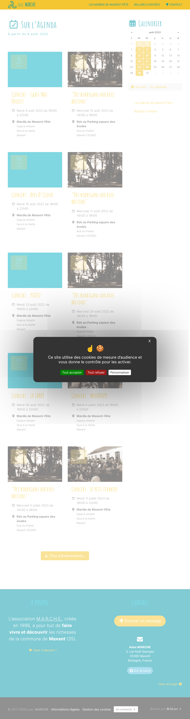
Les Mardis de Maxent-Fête (109, 4)
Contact (175, 4)
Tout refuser (96, 372)
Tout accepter (72, 372)
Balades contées (147, 4)
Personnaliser (119, 372)
